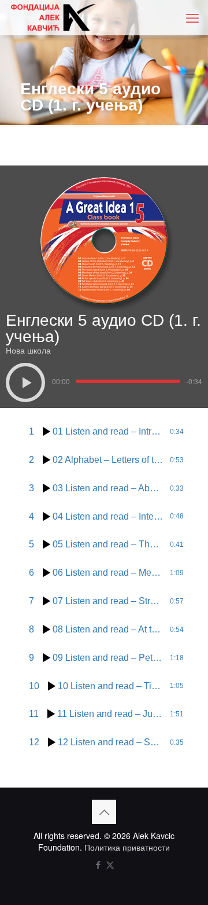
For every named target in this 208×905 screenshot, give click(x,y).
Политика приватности (127, 847)
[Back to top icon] (104, 812)
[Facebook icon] (98, 864)
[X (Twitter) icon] (110, 864)
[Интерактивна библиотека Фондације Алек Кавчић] (53, 17)
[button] (25, 382)
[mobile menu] (192, 17)
